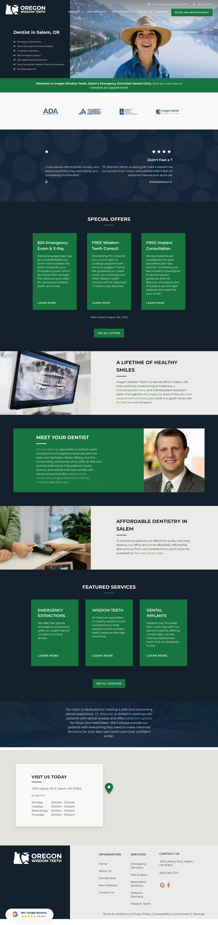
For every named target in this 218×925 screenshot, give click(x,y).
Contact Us (145, 11)
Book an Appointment (192, 12)
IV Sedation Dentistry (28, 50)
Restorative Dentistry (138, 883)
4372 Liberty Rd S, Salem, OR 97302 (170, 4)
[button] (109, 789)
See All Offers (109, 333)
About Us (74, 11)
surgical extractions (66, 478)
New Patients (121, 11)
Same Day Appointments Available (35, 46)
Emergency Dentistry (139, 865)
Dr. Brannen (124, 402)
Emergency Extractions (29, 41)
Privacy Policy (141, 914)
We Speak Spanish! (26, 69)
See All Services (108, 683)
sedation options (139, 718)
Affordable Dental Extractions (32, 60)
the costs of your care (148, 553)
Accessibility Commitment (172, 914)
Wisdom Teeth (107, 610)
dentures (62, 482)
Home (103, 863)
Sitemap (199, 914)
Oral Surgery (139, 874)
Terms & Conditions (116, 914)
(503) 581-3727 (168, 872)
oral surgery (150, 394)
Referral (162, 11)
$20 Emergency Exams (29, 55)
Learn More (47, 302)
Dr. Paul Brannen (47, 449)
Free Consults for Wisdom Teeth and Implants (40, 64)
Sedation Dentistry (137, 894)
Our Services (96, 11)
